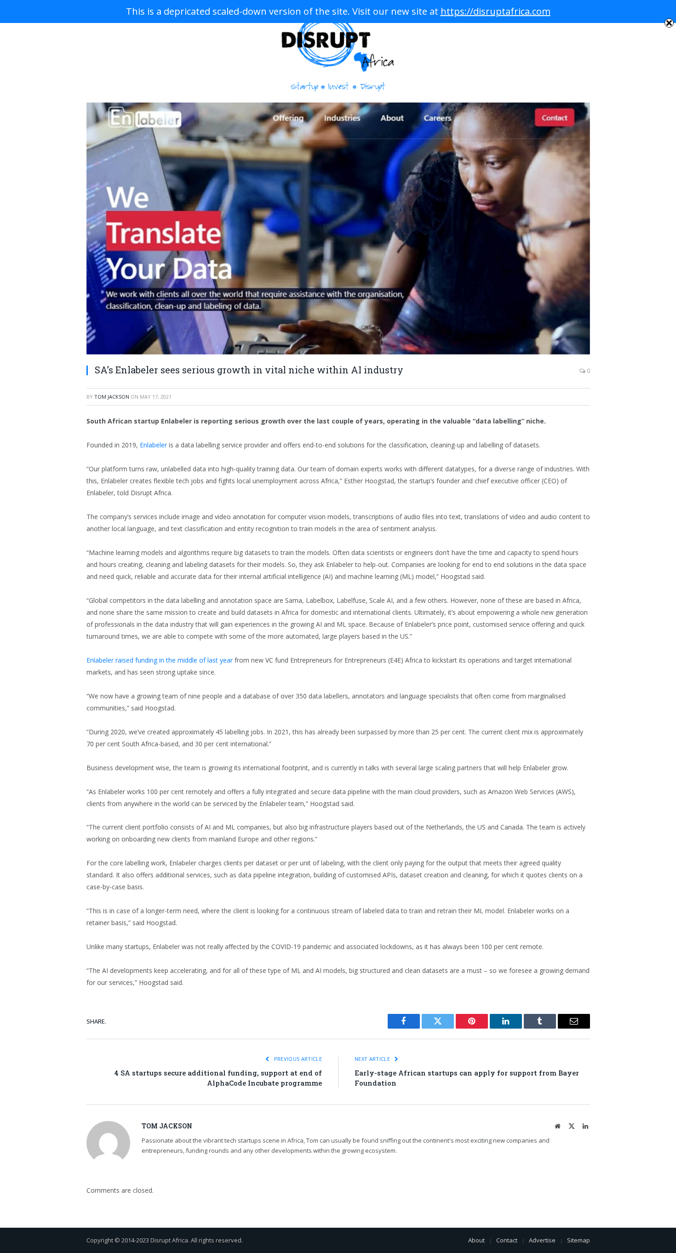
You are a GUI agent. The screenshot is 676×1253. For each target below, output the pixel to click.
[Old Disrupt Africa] (338, 51)
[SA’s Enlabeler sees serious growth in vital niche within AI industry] (338, 229)
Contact (506, 1240)
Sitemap (578, 1240)
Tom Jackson (111, 396)
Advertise (542, 1240)
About (476, 1240)
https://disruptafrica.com (495, 11)
